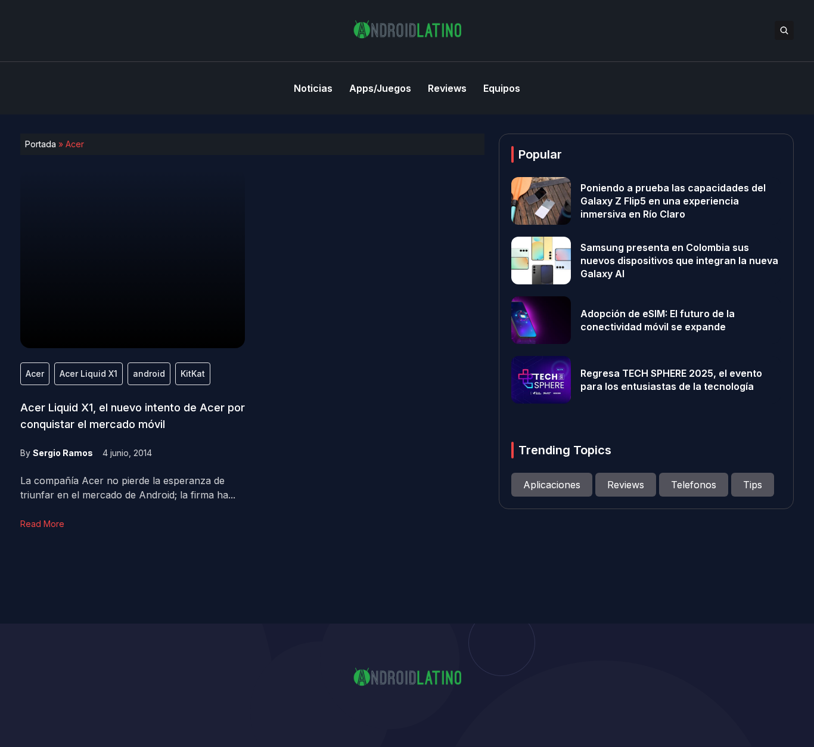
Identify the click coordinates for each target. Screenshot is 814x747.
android (149, 373)
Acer (35, 373)
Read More (42, 524)
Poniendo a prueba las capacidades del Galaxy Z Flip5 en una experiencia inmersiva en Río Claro (673, 201)
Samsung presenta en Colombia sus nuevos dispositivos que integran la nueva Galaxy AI (679, 260)
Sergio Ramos (63, 453)
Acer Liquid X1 (88, 373)
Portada (40, 144)
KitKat (193, 373)
